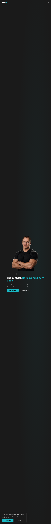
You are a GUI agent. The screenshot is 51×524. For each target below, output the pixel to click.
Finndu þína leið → (13, 290)
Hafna (19, 520)
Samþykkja (8, 520)
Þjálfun (4, 2)
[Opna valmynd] (48, 2)
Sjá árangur (24, 290)
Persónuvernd (5, 517)
